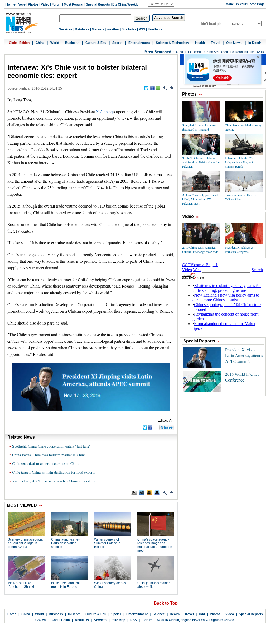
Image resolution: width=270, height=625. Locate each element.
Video (45, 4)
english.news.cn (193, 620)
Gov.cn (40, 620)
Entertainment (139, 43)
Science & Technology (172, 43)
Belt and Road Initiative (238, 52)
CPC (189, 52)
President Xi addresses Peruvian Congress (239, 249)
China (40, 43)
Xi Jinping (104, 112)
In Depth (74, 614)
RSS (142, 29)
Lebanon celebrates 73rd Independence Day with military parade (240, 162)
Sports (117, 43)
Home (11, 614)
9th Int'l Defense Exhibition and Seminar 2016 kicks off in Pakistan (201, 162)
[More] (158, 88)
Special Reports (98, 4)
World (54, 43)
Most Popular (74, 4)
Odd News (234, 43)
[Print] (149, 492)
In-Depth (254, 43)
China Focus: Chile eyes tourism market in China (48, 454)
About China (60, 620)
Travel (215, 43)
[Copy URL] (157, 492)
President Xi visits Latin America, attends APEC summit (244, 355)
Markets (98, 29)
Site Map (118, 620)
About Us (82, 620)
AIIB (261, 52)
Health (200, 43)
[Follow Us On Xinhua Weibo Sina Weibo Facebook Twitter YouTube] (161, 4)
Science (159, 614)
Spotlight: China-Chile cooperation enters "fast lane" (51, 446)
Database (82, 29)
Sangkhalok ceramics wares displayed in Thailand (199, 127)
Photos (33, 4)
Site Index (129, 29)
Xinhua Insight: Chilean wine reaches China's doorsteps (53, 480)
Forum (56, 4)
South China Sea (207, 52)
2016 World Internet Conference (242, 377)
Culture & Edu (95, 43)
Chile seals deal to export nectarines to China (45, 463)
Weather (113, 29)
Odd (202, 614)
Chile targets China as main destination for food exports (53, 472)
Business (72, 43)
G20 (180, 52)
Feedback (155, 29)
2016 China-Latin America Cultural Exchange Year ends (200, 249)
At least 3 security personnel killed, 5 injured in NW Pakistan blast (200, 199)
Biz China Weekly (125, 4)
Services (66, 29)
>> (200, 94)
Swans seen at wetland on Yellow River (241, 197)
